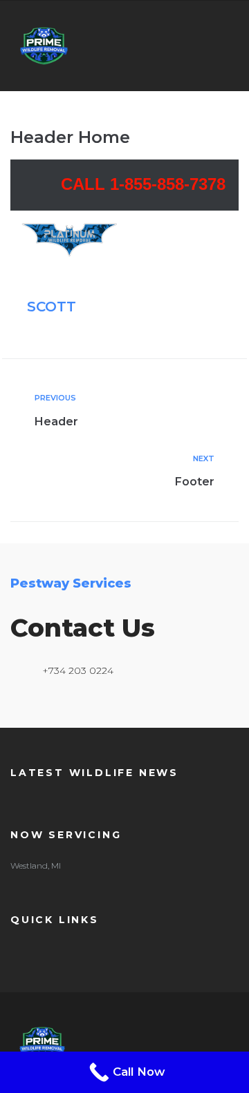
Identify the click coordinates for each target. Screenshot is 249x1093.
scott (51, 306)
